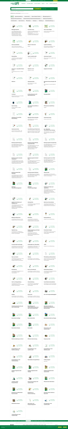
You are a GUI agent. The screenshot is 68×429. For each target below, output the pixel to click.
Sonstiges (35, 20)
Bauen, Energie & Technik (37, 16)
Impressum (27, 424)
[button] (23, 3)
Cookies (45, 424)
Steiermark (35, 0)
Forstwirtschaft (14, 20)
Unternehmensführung (49, 20)
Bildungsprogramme (47, 16)
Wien (44, 0)
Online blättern (20, 25)
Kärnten (19, 0)
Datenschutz (31, 424)
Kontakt (24, 424)
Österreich (11, 0)
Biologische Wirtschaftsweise (16, 18)
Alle (12, 16)
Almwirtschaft (27, 16)
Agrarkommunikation (19, 16)
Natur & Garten (22, 20)
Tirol (38, 0)
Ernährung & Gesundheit (47, 18)
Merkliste (55, 0)
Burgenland (15, 0)
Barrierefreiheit (35, 424)
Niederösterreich (23, 0)
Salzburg (32, 0)
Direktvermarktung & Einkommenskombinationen (32, 18)
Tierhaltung (41, 20)
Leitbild (42, 424)
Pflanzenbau (28, 20)
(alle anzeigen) (52, 8)
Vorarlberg (41, 0)
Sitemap (39, 424)
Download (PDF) (20, 26)
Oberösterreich (28, 0)
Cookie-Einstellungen (49, 426)
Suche (38, 8)
